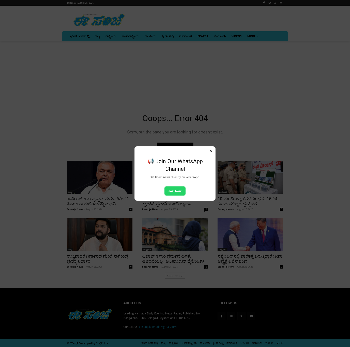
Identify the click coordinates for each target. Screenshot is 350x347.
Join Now (175, 191)
